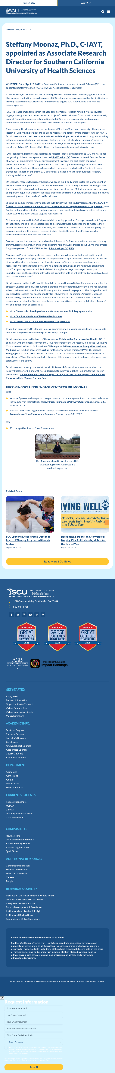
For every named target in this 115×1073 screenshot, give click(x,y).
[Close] (2, 997)
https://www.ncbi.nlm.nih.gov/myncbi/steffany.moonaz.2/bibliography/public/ (51, 311)
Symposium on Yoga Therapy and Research (32, 414)
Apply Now (12, 696)
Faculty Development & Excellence (23, 907)
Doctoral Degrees (15, 730)
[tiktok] (36, 614)
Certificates (12, 742)
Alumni (9, 779)
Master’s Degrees (15, 734)
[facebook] (11, 614)
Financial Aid (12, 783)
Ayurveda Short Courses (18, 746)
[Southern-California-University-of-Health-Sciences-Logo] (30, 588)
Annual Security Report (18, 843)
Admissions (12, 776)
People (9, 881)
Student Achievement (17, 869)
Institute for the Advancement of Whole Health (30, 895)
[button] (8, 522)
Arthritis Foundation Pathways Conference (69, 401)
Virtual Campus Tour (16, 708)
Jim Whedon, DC (61, 157)
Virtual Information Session (20, 712)
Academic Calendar (16, 757)
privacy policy (44, 1060)
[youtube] (30, 614)
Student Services (14, 787)
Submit (33, 1067)
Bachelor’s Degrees (16, 738)
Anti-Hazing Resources (18, 847)
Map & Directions (15, 716)
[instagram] (24, 614)
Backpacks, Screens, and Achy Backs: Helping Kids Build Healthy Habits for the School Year (83, 540)
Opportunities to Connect (19, 704)
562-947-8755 (20, 606)
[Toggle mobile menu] (109, 11)
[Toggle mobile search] (102, 11)
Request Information (16, 700)
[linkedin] (17, 614)
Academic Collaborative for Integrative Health (72, 339)
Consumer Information (18, 865)
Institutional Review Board (20, 915)
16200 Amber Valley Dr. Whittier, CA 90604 (35, 601)
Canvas (10, 809)
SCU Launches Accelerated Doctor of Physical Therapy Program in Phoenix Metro (28, 540)
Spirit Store (12, 851)
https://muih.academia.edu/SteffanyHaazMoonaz (36, 316)
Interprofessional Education (20, 903)
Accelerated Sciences (16, 749)
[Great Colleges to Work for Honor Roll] (57, 623)
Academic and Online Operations (23, 919)
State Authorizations (16, 873)
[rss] (43, 614)
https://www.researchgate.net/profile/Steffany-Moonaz (40, 321)
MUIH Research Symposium (62, 367)
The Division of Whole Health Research (26, 899)
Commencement (14, 817)
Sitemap (101, 981)
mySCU (10, 805)
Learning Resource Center (19, 813)
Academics (11, 772)
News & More (13, 835)
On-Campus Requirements (20, 839)
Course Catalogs (14, 753)
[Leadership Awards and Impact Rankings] (37, 655)
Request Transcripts (16, 802)
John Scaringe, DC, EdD (61, 248)
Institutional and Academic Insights (24, 911)
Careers (10, 877)
